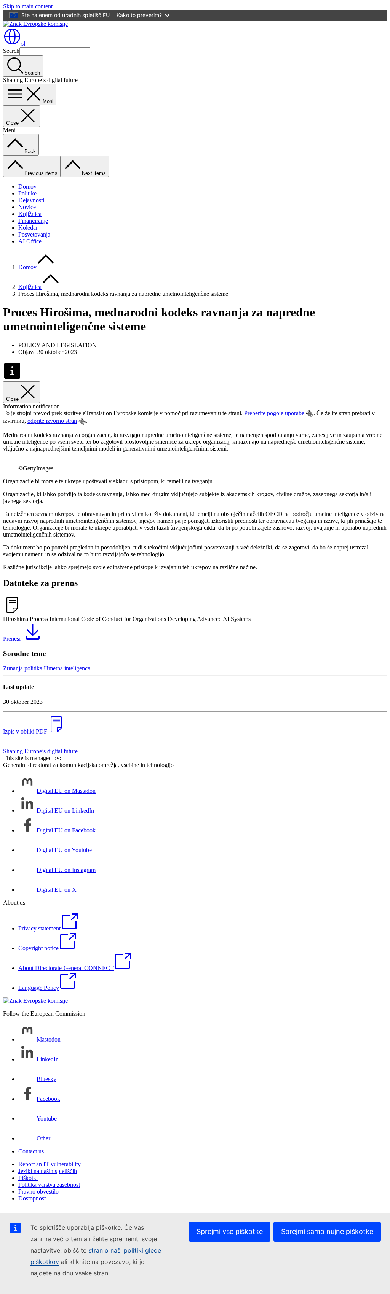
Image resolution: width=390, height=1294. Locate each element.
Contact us (31, 1151)
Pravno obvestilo (38, 1191)
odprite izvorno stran (52, 421)
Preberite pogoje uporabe (274, 413)
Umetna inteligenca (67, 668)
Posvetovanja (34, 234)
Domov (27, 186)
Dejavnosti (31, 200)
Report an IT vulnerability (49, 1164)
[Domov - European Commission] (35, 24)
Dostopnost (32, 1198)
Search (11, 51)
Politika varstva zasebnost (49, 1184)
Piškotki (28, 1178)
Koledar (28, 227)
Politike (27, 193)
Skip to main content (28, 6)
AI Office (30, 241)
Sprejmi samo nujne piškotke (327, 1231)
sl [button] (23, 43)
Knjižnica (30, 214)
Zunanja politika (22, 668)
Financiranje (33, 221)
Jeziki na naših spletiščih (47, 1171)
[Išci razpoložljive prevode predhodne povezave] (309, 414)
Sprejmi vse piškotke (230, 1231)
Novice (27, 207)
